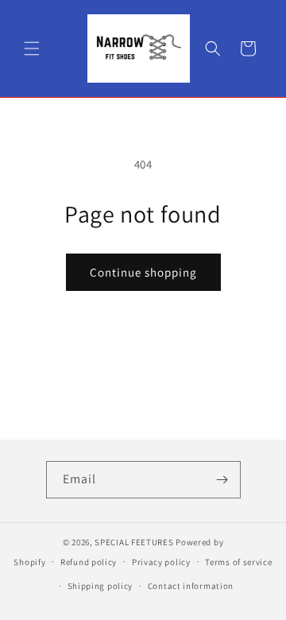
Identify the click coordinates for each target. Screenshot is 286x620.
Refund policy (88, 562)
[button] (31, 48)
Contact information (191, 585)
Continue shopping (143, 272)
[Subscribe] (222, 479)
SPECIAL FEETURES (134, 542)
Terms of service (238, 562)
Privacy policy (161, 562)
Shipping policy (100, 585)
